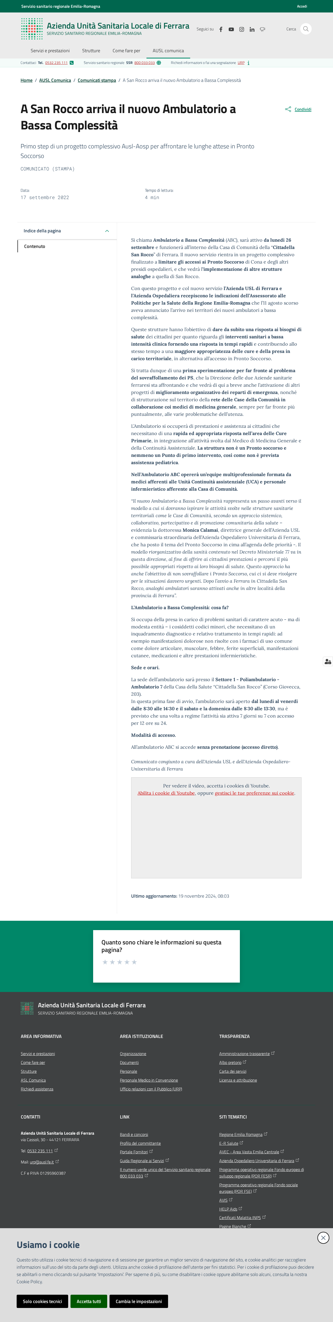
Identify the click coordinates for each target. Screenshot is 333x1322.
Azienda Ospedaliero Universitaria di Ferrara (256, 1160)
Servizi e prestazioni (38, 1053)
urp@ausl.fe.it (42, 1162)
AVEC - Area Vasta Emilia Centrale (249, 1152)
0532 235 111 (56, 62)
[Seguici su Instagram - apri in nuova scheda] (239, 28)
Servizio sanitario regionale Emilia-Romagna (60, 6)
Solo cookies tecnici (42, 1301)
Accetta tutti (89, 1301)
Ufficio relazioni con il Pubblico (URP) (151, 1089)
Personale (128, 1071)
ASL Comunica (33, 1080)
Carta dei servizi (232, 1071)
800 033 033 (145, 62)
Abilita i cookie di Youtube (166, 793)
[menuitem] (50, 51)
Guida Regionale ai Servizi (142, 1160)
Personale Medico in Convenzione (149, 1080)
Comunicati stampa (97, 80)
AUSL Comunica (55, 80)
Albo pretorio (230, 1062)
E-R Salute (228, 1143)
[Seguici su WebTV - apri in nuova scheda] (260, 28)
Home (27, 80)
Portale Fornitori (134, 1152)
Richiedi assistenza (37, 1089)
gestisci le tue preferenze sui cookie (254, 793)
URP (241, 62)
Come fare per (33, 1062)
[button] (306, 29)
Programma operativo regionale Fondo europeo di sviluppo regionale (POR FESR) (261, 1172)
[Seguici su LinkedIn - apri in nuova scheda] (250, 28)
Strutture (29, 1071)
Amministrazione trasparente (244, 1053)
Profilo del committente (140, 1143)
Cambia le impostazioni (139, 1301)
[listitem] (47, 62)
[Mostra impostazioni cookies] (328, 661)
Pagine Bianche (232, 1226)
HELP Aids (228, 1209)
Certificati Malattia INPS (240, 1217)
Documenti (129, 1062)
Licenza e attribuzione (238, 1080)
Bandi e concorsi (134, 1134)
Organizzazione (133, 1053)
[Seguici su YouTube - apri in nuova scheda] (229, 28)
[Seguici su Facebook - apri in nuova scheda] (219, 28)
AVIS (223, 1200)
